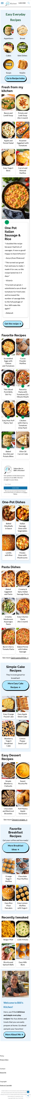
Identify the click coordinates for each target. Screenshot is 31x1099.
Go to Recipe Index (15, 78)
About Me (3, 1072)
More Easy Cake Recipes (15, 685)
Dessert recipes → (19, 819)
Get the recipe (12, 323)
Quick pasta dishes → (20, 658)
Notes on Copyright (6, 1085)
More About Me (13, 1034)
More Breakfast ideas (15, 847)
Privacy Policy (4, 1060)
